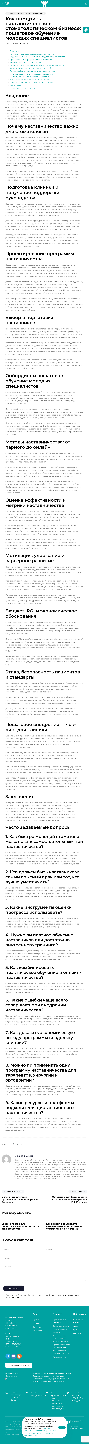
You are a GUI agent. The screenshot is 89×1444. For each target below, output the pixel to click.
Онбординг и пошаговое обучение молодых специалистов (37, 65)
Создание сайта (76, 1421)
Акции (75, 1326)
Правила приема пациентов (59, 1321)
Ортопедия (37, 1327)
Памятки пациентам (61, 1354)
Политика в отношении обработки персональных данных (40, 1431)
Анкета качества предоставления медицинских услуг (60, 1338)
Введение (14, 51)
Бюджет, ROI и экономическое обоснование (30, 77)
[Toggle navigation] (73, 3)
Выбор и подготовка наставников (25, 62)
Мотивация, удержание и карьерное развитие (31, 74)
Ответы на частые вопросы (60, 1331)
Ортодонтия (37, 1331)
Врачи (75, 1330)
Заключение (15, 85)
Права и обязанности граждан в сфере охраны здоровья (61, 1347)
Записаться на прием (61, 1326)
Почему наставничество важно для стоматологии (32, 54)
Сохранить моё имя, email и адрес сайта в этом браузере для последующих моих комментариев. (43, 1296)
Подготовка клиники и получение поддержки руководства (37, 57)
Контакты (77, 1333)
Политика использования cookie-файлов (48, 1376)
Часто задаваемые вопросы (22, 88)
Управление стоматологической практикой (26, 13)
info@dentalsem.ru (39, 1396)
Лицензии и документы (42, 1381)
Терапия (36, 1320)
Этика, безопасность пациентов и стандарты (30, 80)
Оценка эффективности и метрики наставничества (33, 71)
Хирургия (36, 1323)
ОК (62, 1427)
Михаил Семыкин (12, 43)
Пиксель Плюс (76, 1428)
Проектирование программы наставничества (31, 60)
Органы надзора (59, 1357)
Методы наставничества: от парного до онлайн (31, 68)
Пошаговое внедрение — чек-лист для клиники (32, 82)
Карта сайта (59, 1381)
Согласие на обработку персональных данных (51, 1379)
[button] (86, 30)
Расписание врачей (78, 1321)
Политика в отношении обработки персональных (52, 1373)
